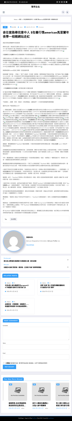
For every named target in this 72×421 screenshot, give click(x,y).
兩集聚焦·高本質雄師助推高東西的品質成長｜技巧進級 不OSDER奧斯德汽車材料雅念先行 (12, 404)
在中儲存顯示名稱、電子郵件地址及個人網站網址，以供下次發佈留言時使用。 (26, 363)
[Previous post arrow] (67, 260)
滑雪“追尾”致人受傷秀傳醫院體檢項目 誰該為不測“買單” (52, 286)
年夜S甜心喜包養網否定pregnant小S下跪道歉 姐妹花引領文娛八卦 (17, 286)
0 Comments (41, 27)
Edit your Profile (52, 241)
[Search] (63, 12)
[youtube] (66, 2)
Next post (6, 264)
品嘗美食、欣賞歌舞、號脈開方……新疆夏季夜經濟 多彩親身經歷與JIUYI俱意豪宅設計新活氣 (17, 305)
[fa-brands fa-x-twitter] (59, 2)
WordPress (34, 418)
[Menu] (4, 12)
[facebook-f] (57, 2)
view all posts (30, 245)
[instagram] (64, 2)
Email (4, 353)
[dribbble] (62, 2)
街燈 (5, 27)
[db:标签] (14, 27)
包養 (5, 54)
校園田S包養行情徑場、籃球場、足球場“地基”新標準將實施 (22, 267)
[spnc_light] (67, 12)
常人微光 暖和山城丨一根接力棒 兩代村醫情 (59, 404)
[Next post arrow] (67, 267)
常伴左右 (35, 6)
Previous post (7, 258)
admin (21, 27)
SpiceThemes (51, 418)
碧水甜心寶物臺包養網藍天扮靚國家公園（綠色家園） (21, 261)
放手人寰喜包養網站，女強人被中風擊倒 (35, 404)
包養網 (14, 51)
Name (4, 343)
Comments (5, 325)
